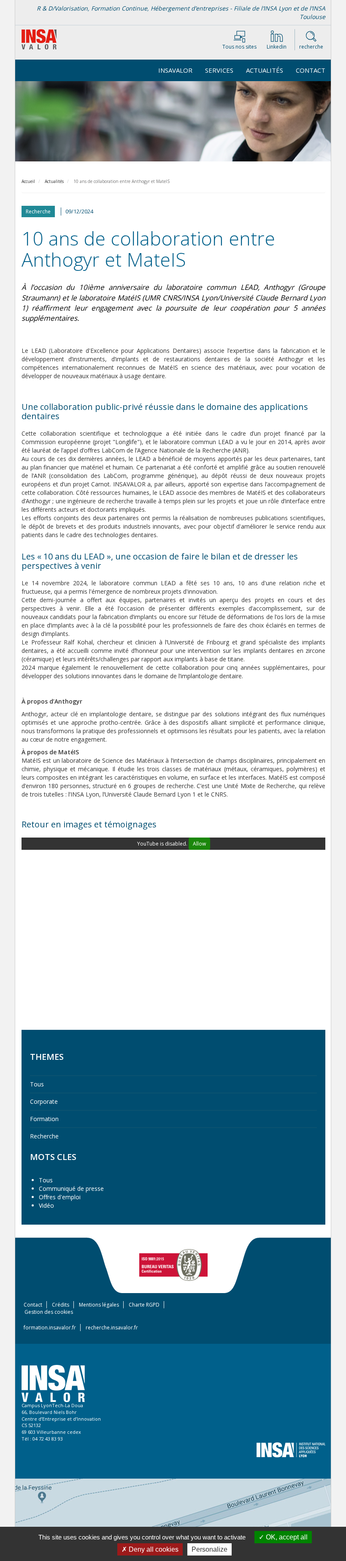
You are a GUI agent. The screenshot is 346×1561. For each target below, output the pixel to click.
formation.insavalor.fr (50, 1327)
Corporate (44, 1101)
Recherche (44, 1136)
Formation (44, 1119)
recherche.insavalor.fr (112, 1327)
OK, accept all (286, 1537)
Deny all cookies (152, 1549)
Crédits (60, 1304)
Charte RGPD (144, 1304)
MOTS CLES (53, 1157)
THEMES (47, 1056)
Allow (199, 843)
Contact (310, 70)
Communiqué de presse (71, 1188)
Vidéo (46, 1205)
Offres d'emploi (60, 1197)
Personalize (209, 1549)
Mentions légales (99, 1304)
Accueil (28, 181)
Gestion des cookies (48, 1311)
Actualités (264, 70)
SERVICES (219, 70)
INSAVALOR (175, 70)
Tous (37, 1084)
